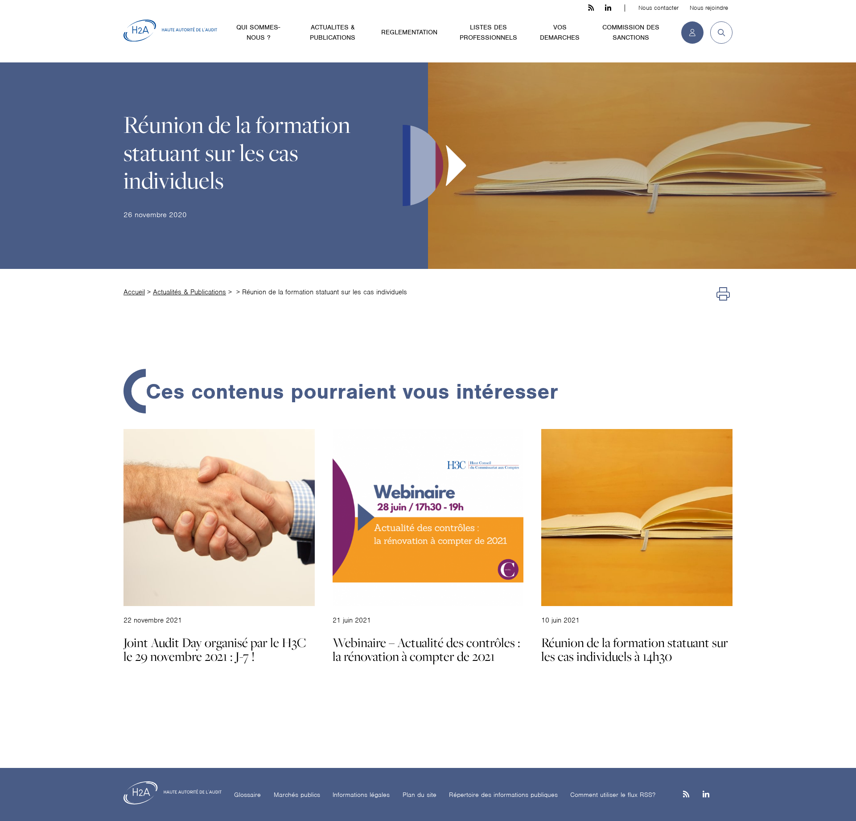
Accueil (134, 292)
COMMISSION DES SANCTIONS (630, 32)
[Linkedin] (706, 795)
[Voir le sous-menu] (289, 26)
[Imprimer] (723, 294)
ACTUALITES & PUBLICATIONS (332, 32)
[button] (718, 32)
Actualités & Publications (189, 292)
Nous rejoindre (709, 8)
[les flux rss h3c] (591, 8)
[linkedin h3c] (608, 8)
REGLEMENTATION (409, 32)
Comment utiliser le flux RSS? (612, 795)
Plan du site (419, 795)
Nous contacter (658, 8)
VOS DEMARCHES (560, 32)
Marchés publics (297, 795)
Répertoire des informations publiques (503, 795)
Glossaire (247, 795)
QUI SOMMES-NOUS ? (258, 32)
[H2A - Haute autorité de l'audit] (170, 31)
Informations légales (361, 795)
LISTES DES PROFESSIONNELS (488, 32)
